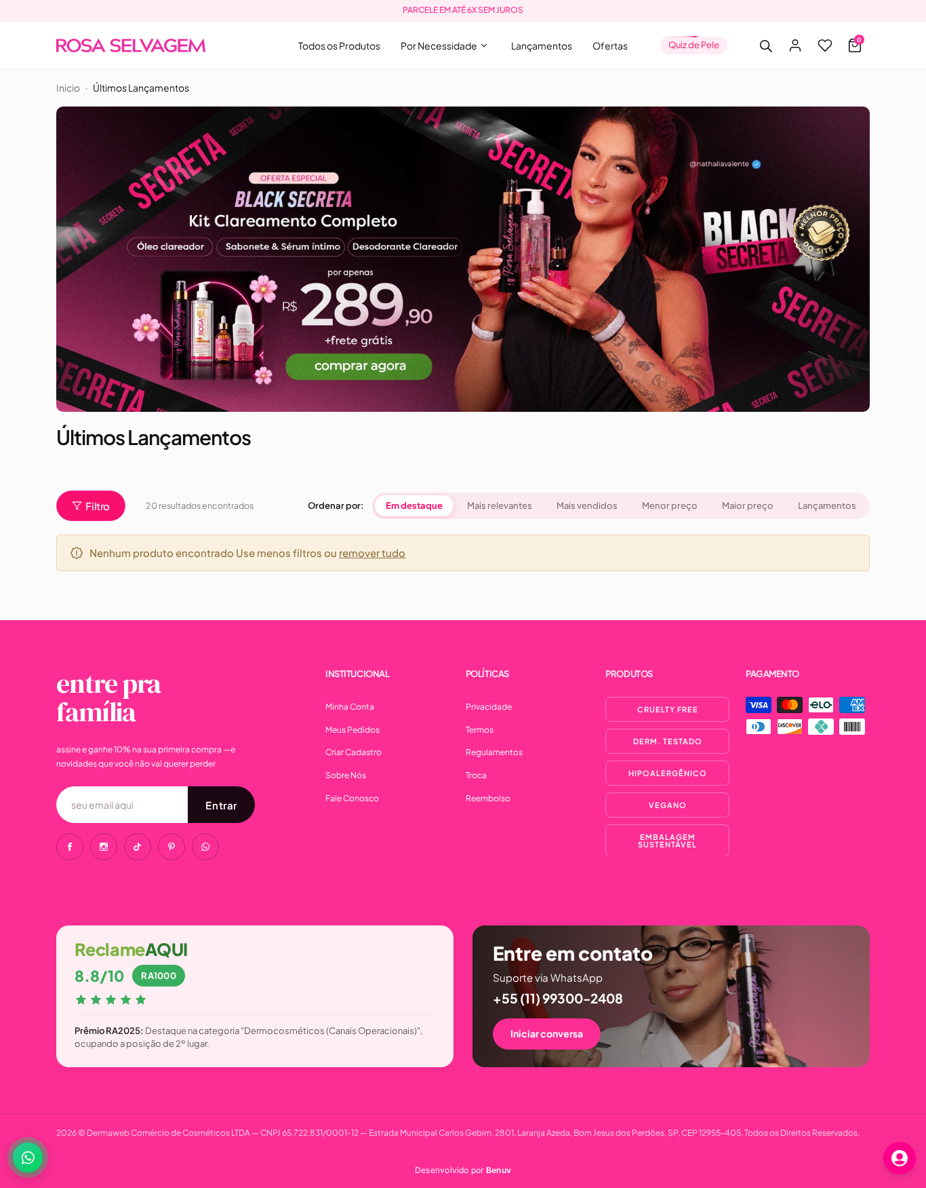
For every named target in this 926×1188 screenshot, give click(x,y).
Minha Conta (349, 707)
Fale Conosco (352, 798)
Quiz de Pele (693, 44)
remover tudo (372, 552)
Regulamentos (494, 752)
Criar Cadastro (353, 752)
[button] (280, 11)
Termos (480, 730)
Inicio (68, 87)
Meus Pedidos (352, 730)
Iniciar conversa (546, 1033)
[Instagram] (103, 846)
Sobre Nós (345, 775)
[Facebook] (69, 846)
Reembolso (488, 798)
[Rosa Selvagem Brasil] (130, 46)
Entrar (221, 805)
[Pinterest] (171, 846)
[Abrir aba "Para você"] (899, 1158)
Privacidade (489, 707)
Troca (476, 775)
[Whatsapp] (205, 846)
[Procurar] (765, 45)
